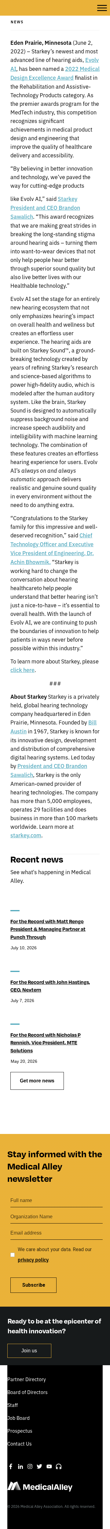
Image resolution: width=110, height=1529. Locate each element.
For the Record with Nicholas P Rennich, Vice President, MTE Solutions (45, 1042)
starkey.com (25, 835)
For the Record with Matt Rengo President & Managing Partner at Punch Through (48, 929)
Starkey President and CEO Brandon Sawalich (45, 207)
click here (22, 670)
